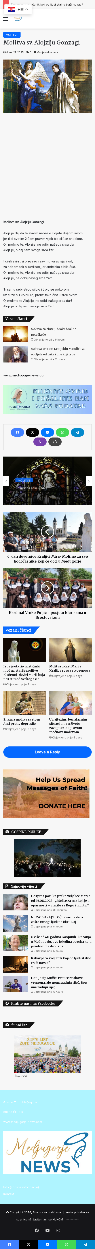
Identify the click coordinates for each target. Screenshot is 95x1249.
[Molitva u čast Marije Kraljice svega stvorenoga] (70, 650)
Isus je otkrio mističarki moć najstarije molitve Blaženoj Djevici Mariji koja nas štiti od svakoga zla (24, 672)
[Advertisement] (47, 164)
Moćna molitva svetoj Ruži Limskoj (46, 492)
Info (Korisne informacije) (21, 1187)
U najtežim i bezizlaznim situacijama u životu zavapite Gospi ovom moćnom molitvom (68, 725)
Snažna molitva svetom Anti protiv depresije (21, 721)
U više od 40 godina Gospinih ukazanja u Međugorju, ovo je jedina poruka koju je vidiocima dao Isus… (61, 941)
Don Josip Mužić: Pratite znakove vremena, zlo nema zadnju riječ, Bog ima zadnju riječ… (59, 982)
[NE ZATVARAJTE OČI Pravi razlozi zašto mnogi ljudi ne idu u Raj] (15, 923)
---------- (72, 1219)
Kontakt (8, 1194)
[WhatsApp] (62, 432)
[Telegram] (77, 432)
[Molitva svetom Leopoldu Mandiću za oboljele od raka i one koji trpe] (15, 354)
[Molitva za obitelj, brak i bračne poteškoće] (15, 334)
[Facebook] (17, 432)
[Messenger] (47, 432)
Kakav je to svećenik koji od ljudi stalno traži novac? (47, 4)
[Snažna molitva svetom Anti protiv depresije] (24, 703)
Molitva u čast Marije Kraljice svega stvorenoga (69, 668)
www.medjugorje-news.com (24, 375)
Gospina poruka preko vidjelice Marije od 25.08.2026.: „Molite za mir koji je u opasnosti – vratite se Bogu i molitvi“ (60, 900)
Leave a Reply (47, 752)
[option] (47, 481)
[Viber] (40, 442)
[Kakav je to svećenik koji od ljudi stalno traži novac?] (15, 964)
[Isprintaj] (55, 442)
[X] (32, 432)
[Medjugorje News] (17, 18)
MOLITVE (12, 35)
